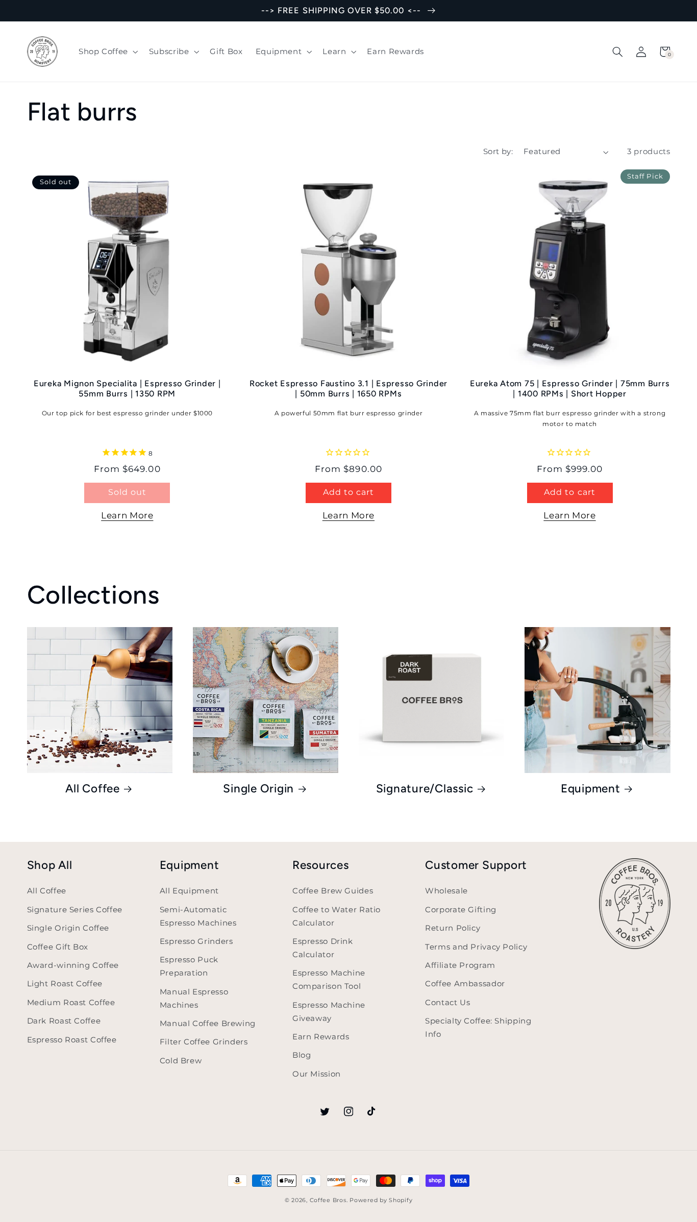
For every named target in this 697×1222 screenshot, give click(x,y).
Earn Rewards (321, 1036)
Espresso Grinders (196, 941)
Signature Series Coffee (75, 909)
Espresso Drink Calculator (322, 948)
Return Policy (452, 928)
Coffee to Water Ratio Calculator (336, 916)
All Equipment (189, 890)
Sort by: (498, 151)
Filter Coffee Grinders (204, 1041)
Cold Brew (181, 1060)
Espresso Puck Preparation (189, 966)
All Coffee (92, 788)
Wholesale (446, 890)
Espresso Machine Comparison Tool (328, 979)
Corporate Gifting (460, 909)
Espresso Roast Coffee (72, 1039)
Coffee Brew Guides (332, 890)
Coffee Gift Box (57, 947)
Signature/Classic (425, 788)
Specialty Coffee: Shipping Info (478, 1027)
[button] (107, 51)
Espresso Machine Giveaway (328, 1012)
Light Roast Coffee (65, 983)
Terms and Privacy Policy (476, 947)
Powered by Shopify (381, 1200)
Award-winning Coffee (73, 965)
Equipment (590, 788)
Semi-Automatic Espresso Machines (198, 916)
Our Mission (316, 1074)
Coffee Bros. (329, 1200)
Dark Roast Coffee (64, 1021)
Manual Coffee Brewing (208, 1023)
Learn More (127, 515)
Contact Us (447, 1002)
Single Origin (258, 788)
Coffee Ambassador (465, 983)
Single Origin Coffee (68, 928)
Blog (301, 1055)
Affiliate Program (460, 965)
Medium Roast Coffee (71, 1002)
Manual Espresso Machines (194, 998)
